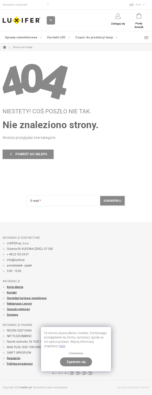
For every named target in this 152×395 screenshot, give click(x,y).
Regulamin (13, 358)
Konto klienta (15, 287)
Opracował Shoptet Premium (133, 387)
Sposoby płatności (18, 309)
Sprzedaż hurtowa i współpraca (27, 298)
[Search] (51, 20)
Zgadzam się (76, 362)
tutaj (62, 346)
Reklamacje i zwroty (19, 303)
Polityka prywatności (20, 363)
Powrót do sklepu (28, 154)
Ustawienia (76, 353)
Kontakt (12, 292)
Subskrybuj (112, 200)
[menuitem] (24, 37)
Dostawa (12, 314)
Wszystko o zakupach (15, 4)
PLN (138, 4)
